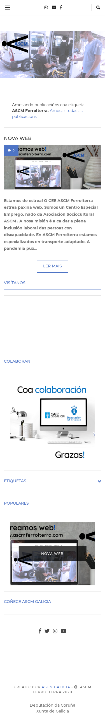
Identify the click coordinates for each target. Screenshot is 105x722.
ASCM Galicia (56, 687)
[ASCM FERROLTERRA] (52, 54)
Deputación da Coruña (52, 705)
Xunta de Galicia (52, 711)
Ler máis (52, 266)
